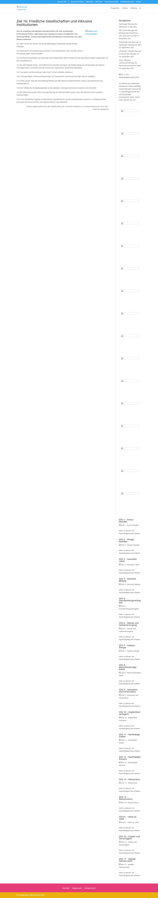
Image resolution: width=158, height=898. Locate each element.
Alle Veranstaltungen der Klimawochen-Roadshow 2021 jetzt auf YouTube (128, 33)
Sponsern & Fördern (77, 2)
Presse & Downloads (111, 2)
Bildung (134, 8)
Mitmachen (89, 2)
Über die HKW (62, 2)
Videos (125, 8)
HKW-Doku (99, 2)
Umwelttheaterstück (127, 2)
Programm (115, 8)
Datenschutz (90, 888)
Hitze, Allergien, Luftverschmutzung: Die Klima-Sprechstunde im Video (130, 63)
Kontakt (138, 2)
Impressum (77, 888)
